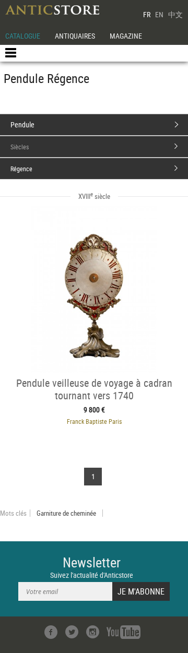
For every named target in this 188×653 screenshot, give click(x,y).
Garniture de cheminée (66, 513)
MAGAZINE (126, 36)
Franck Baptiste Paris (94, 421)
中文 (175, 14)
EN (159, 14)
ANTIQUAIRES (75, 36)
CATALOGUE (22, 36)
